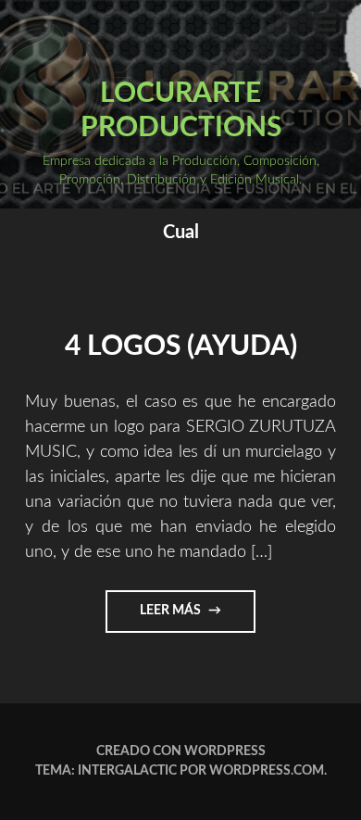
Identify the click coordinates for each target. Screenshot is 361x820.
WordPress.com (266, 770)
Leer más (197, 618)
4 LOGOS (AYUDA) (181, 346)
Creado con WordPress (181, 751)
